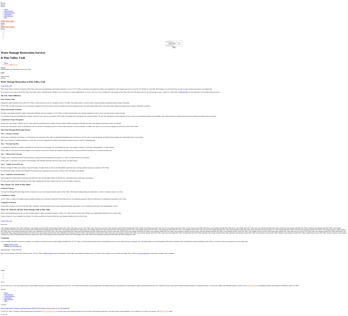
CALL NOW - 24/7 (6, 86)
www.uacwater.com (15, 246)
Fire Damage (8, 14)
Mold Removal (8, 16)
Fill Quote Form (64, 308)
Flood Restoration (9, 12)
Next (174, 47)
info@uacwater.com (26, 308)
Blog (5, 17)
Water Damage (8, 11)
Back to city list (11, 64)
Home (6, 9)
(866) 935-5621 (7, 21)
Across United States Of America (10, 308)
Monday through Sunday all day (50, 308)
